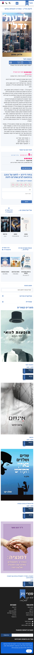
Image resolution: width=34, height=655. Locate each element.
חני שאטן (26, 236)
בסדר (29, 651)
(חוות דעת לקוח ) (18, 72)
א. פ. (5, 236)
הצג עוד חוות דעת (26, 168)
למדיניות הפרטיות (18, 647)
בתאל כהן (5, 273)
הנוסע (15, 234)
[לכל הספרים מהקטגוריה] (8, 208)
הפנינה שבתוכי (5, 271)
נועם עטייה (15, 273)
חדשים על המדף (22, 76)
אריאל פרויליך (15, 236)
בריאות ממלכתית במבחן (26, 272)
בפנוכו (26, 234)
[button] (17, 3)
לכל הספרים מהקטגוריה (9, 211)
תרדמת (5, 234)
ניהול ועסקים (14, 76)
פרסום (26, 201)
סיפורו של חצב (15, 271)
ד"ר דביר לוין (26, 275)
